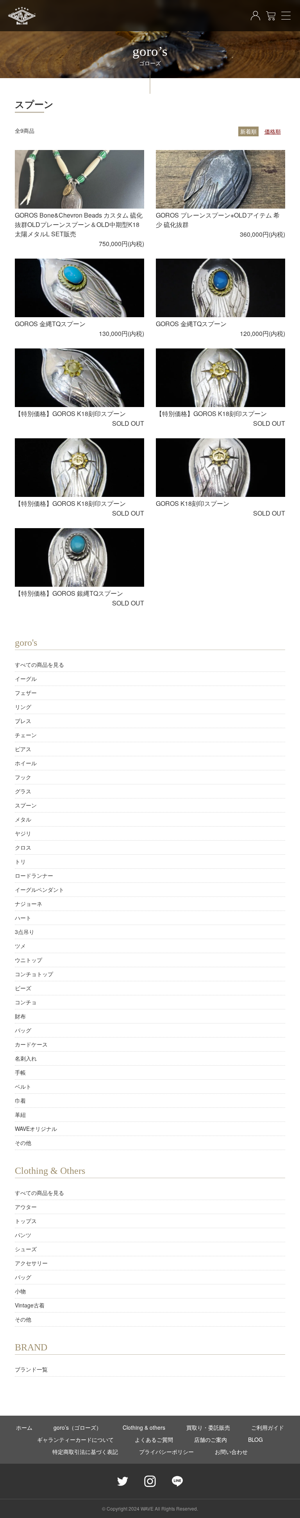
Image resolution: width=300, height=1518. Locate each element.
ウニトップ (28, 960)
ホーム (24, 1427)
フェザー (26, 692)
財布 (20, 1016)
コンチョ (26, 1002)
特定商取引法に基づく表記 (85, 1451)
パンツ (23, 1235)
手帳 (20, 1072)
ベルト (23, 1086)
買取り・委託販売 (208, 1427)
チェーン (26, 735)
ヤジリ (23, 833)
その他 (23, 1143)
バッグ (23, 1030)
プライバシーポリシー (166, 1451)
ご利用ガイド (267, 1427)
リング (23, 707)
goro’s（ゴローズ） (78, 1427)
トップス (26, 1221)
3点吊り (24, 932)
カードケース (31, 1044)
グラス (23, 791)
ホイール (26, 763)
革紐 (20, 1114)
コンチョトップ (34, 974)
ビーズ (23, 988)
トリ (20, 861)
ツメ (20, 946)
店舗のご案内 (210, 1439)
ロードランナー (34, 875)
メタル (23, 819)
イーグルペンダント (39, 889)
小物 (20, 1291)
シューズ (26, 1249)
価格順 (272, 131)
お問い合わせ (231, 1451)
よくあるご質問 (154, 1439)
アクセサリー (31, 1263)
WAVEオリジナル (36, 1128)
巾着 (20, 1100)
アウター (26, 1207)
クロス (23, 847)
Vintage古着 (30, 1305)
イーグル (26, 678)
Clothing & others (144, 1427)
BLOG (255, 1439)
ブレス (23, 721)
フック (23, 777)
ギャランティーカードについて (75, 1439)
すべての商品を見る (39, 664)
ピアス (23, 749)
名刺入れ (26, 1058)
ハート (23, 918)
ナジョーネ (28, 903)
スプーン (26, 805)
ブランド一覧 (31, 1369)
